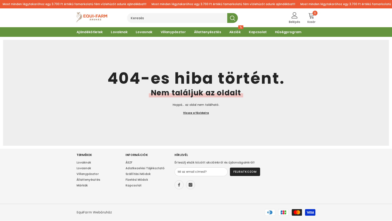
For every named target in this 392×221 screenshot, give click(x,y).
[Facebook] (179, 184)
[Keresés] (182, 18)
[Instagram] (190, 184)
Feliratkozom (244, 172)
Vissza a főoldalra (196, 113)
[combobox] (177, 18)
